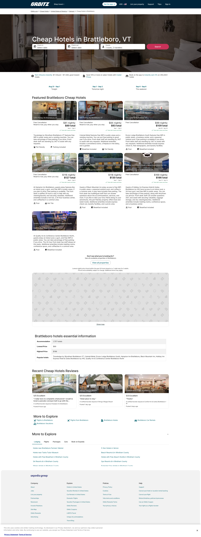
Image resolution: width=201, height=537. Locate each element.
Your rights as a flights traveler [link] (148, 506)
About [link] (33, 487)
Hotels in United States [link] (74, 487)
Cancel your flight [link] (144, 494)
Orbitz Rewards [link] (36, 513)
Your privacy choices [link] (109, 506)
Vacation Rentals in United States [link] (77, 491)
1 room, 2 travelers (114, 47)
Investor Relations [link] (36, 506)
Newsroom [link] (34, 502)
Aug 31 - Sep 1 (54, 86)
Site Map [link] (34, 509)
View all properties (100, 263)
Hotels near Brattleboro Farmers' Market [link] (48, 448)
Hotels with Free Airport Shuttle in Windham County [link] (120, 457)
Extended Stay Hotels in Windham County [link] (117, 466)
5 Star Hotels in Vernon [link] (110, 448)
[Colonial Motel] (100, 126)
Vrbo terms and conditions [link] (111, 498)
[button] (100, 434)
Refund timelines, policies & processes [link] (151, 498)
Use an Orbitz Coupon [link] (146, 502)
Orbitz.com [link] (34, 11)
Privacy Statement (11, 534)
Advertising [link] (34, 517)
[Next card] (167, 87)
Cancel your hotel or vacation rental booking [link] (153, 491)
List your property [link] (36, 494)
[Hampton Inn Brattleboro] (54, 181)
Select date (42, 47)
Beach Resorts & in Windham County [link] (115, 452)
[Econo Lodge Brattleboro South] (146, 126)
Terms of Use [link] (107, 494)
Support (151, 4)
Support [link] (141, 487)
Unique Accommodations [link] (75, 517)
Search (158, 46)
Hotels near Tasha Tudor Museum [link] (45, 452)
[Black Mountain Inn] (100, 181)
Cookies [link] (105, 491)
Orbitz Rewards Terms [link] (110, 502)
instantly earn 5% (150, 75)
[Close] (197, 530)
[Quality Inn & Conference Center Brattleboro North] (54, 231)
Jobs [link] (32, 491)
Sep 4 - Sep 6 (141, 86)
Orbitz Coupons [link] (72, 509)
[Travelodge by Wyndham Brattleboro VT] (54, 126)
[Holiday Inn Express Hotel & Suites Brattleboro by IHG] (146, 181)
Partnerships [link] (35, 498)
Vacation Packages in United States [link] (78, 502)
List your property (137, 4)
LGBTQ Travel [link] (71, 513)
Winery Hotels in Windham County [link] (46, 466)
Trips (159, 4)
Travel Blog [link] (70, 520)
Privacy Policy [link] (107, 487)
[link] (50, 420)
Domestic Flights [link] (72, 498)
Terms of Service (25, 534)
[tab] (37, 441)
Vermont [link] (71, 11)
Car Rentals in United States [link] (76, 494)
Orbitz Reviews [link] (72, 506)
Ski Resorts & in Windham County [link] (45, 461)
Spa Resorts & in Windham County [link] (114, 461)
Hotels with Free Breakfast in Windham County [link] (50, 457)
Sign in (167, 4)
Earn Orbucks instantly (43, 75)
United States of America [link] (59, 11)
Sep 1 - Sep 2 (98, 86)
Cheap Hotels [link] (44, 11)
